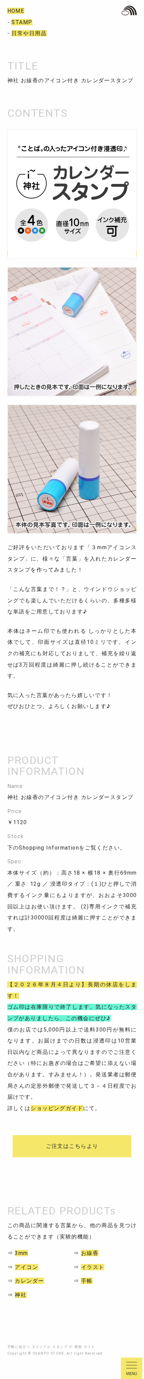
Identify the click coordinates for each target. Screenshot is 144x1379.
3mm (21, 1253)
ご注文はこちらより (72, 1146)
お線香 (89, 1253)
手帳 (87, 1281)
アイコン (26, 1267)
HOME (15, 11)
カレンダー (29, 1281)
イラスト (92, 1267)
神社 (20, 1295)
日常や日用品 (29, 33)
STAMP (21, 22)
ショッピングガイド (56, 1108)
